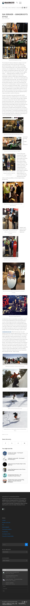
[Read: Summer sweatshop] (4, 583)
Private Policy (5, 531)
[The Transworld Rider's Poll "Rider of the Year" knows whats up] (15, 27)
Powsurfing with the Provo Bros (12, 575)
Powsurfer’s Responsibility (7, 536)
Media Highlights (5, 527)
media (3, 18)
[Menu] (19, 3)
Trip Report (7, 18)
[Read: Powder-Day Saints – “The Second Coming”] (4, 580)
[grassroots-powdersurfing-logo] (12, 3)
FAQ (3, 524)
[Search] (16, 3)
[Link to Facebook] (27, 7)
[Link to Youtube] (25, 7)
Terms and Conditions (7, 529)
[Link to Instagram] (22, 7)
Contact (3, 520)
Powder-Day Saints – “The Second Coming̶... (14, 579)
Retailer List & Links (6, 522)
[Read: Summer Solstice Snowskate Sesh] (4, 573)
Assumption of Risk (6, 534)
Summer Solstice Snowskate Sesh (12, 572)
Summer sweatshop (10, 582)
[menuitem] (16, 3)
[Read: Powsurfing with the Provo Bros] (4, 576)
